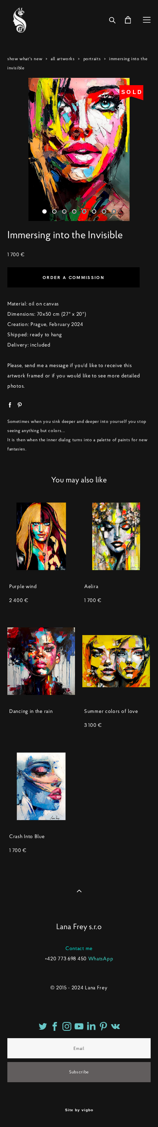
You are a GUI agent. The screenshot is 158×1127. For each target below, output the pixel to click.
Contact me (79, 948)
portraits (92, 58)
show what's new (24, 58)
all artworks (63, 58)
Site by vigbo (79, 1110)
